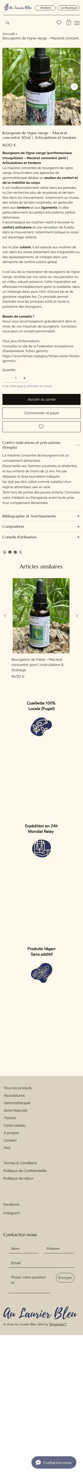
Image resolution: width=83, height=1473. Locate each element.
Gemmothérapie (17, 1103)
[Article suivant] (77, 615)
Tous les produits (18, 1088)
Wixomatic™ (58, 1324)
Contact (10, 1140)
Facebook (11, 1204)
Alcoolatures (14, 1095)
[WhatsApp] (4, 552)
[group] (41, 628)
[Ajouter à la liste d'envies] (41, 426)
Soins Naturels (15, 1110)
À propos (11, 1133)
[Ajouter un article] (24, 378)
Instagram (11, 1213)
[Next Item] (74, 86)
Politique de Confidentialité (24, 1171)
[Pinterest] (15, 552)
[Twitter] (20, 552)
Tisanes (10, 1118)
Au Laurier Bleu (21, 8)
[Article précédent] (5, 615)
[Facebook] (10, 552)
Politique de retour (19, 1178)
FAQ (7, 1148)
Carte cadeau (15, 1125)
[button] (68, 22)
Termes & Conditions (20, 1163)
